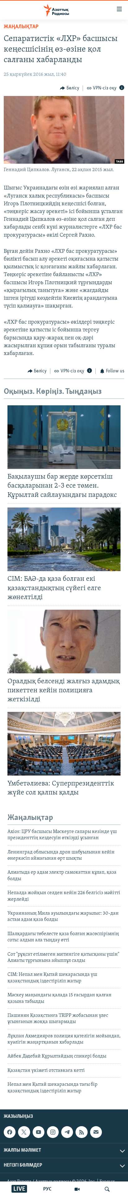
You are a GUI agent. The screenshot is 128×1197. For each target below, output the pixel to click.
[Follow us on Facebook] (10, 1132)
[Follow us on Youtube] (38, 1132)
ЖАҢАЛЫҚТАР (21, 27)
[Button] (69, 88)
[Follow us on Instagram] (53, 1132)
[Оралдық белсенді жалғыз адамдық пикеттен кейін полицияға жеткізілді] (64, 641)
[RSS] (81, 1132)
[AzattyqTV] (77, 1189)
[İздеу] (107, 1189)
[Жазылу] (96, 1132)
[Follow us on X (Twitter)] (24, 1132)
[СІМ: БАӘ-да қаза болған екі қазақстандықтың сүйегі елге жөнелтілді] (64, 539)
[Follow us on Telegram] (67, 1132)
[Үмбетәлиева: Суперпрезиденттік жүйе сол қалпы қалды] (64, 744)
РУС (47, 1189)
